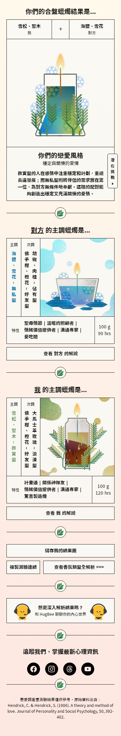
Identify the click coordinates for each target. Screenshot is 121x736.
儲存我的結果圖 (60, 550)
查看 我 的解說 (61, 513)
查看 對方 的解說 (61, 353)
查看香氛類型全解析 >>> (79, 567)
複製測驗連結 (23, 567)
